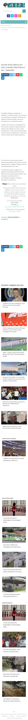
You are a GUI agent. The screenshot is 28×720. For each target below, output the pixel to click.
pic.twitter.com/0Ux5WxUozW (14, 207)
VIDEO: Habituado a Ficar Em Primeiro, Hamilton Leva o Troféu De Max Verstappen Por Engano (14, 329)
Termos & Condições (21, 716)
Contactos (11, 716)
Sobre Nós (4, 716)
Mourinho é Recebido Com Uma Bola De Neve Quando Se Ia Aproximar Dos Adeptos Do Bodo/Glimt (14, 379)
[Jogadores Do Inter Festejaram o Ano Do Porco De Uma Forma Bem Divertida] (14, 295)
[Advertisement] (14, 48)
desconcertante (4, 714)
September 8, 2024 (14, 211)
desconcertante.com (22, 714)
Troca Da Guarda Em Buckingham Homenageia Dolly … (11, 520)
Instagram (4, 219)
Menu (3, 22)
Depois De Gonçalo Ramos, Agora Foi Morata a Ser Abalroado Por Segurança (14, 403)
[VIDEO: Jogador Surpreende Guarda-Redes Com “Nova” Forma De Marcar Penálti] (14, 344)
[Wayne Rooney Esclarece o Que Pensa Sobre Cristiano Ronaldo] (14, 417)
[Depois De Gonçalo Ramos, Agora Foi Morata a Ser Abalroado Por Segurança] (14, 393)
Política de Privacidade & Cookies (14, 718)
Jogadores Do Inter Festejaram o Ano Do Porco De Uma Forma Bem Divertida (14, 305)
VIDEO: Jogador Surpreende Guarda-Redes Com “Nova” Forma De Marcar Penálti (13, 354)
